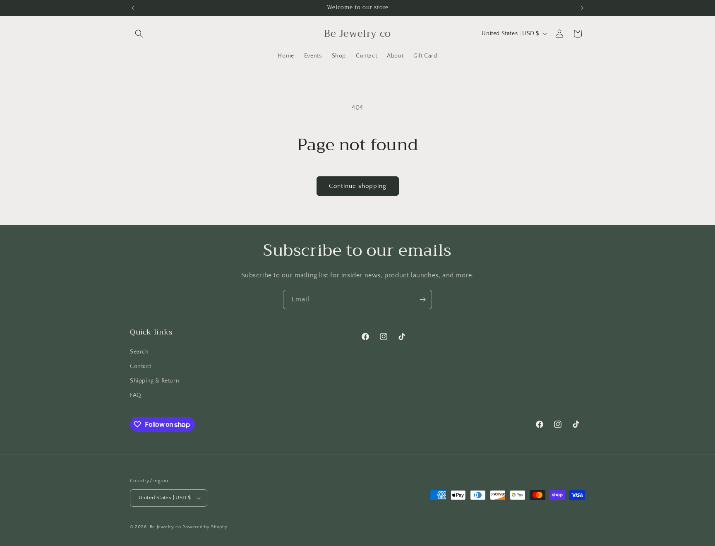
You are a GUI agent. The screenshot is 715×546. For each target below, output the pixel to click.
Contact (140, 366)
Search (139, 352)
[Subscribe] (422, 299)
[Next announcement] (582, 8)
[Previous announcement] (133, 8)
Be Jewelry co (165, 526)
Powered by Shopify (205, 526)
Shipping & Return (154, 381)
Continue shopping (357, 186)
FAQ (136, 395)
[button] (139, 33)
